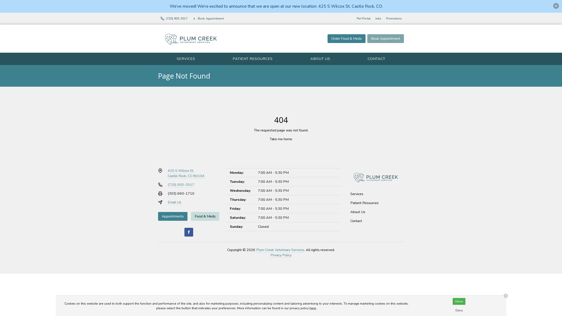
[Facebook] (188, 232)
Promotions (394, 18)
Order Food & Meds (346, 38)
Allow (459, 301)
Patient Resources (253, 58)
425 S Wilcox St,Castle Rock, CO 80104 (186, 173)
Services (186, 58)
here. (313, 308)
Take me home (281, 139)
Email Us (174, 202)
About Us (320, 58)
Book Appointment (385, 38)
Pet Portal (364, 18)
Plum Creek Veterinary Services (280, 250)
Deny (459, 310)
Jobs (378, 18)
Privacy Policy (281, 255)
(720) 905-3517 (181, 184)
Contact (376, 58)
